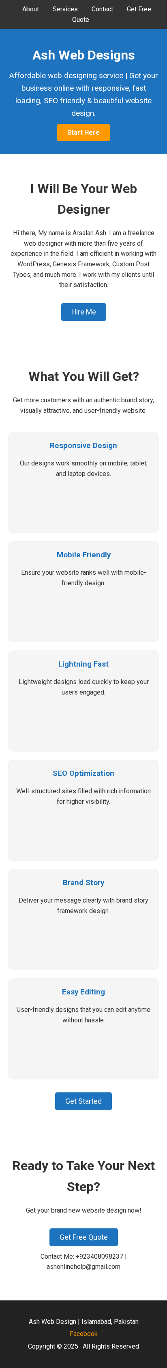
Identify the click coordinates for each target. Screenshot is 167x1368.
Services (65, 9)
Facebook (84, 1334)
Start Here (83, 132)
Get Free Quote (84, 1237)
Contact (102, 9)
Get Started (83, 1101)
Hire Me (83, 312)
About (30, 9)
